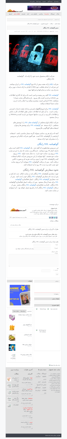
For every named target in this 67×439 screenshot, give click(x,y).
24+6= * (56, 270)
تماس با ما (32, 1)
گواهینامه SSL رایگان (47, 144)
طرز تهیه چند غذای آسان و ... (15, 386)
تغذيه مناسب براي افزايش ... (15, 393)
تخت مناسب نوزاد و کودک (25, 314)
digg (36, 435)
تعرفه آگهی (49, 1)
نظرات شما (16, 311)
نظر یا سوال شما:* (54, 252)
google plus (14, 435)
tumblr (41, 435)
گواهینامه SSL (26, 84)
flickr (30, 435)
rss (22, 435)
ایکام (51, 84)
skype (25, 435)
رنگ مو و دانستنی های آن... (15, 399)
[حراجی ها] (54, 365)
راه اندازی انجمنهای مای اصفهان (37, 19)
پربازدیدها (23, 311)
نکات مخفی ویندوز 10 (26, 354)
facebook (11, 435)
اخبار (28, 14)
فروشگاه (52, 14)
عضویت (44, 1)
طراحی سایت (56, 435)
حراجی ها (38, 390)
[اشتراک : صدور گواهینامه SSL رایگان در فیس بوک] (52, 218)
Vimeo (39, 435)
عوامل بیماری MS (27, 344)
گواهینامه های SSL (31, 122)
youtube (19, 435)
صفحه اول (56, 1)
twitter (8, 435)
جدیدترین (29, 311)
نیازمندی (23, 14)
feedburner (27, 435)
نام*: (56, 244)
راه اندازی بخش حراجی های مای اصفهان (56, 19)
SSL (56, 154)
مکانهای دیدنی (34, 14)
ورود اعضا (38, 1)
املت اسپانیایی (28, 334)
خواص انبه (16, 404)
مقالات (57, 14)
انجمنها (10, 14)
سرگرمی (41, 14)
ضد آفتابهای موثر (27, 324)
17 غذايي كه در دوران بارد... (15, 379)
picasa (33, 435)
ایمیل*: (56, 248)
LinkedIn (16, 435)
